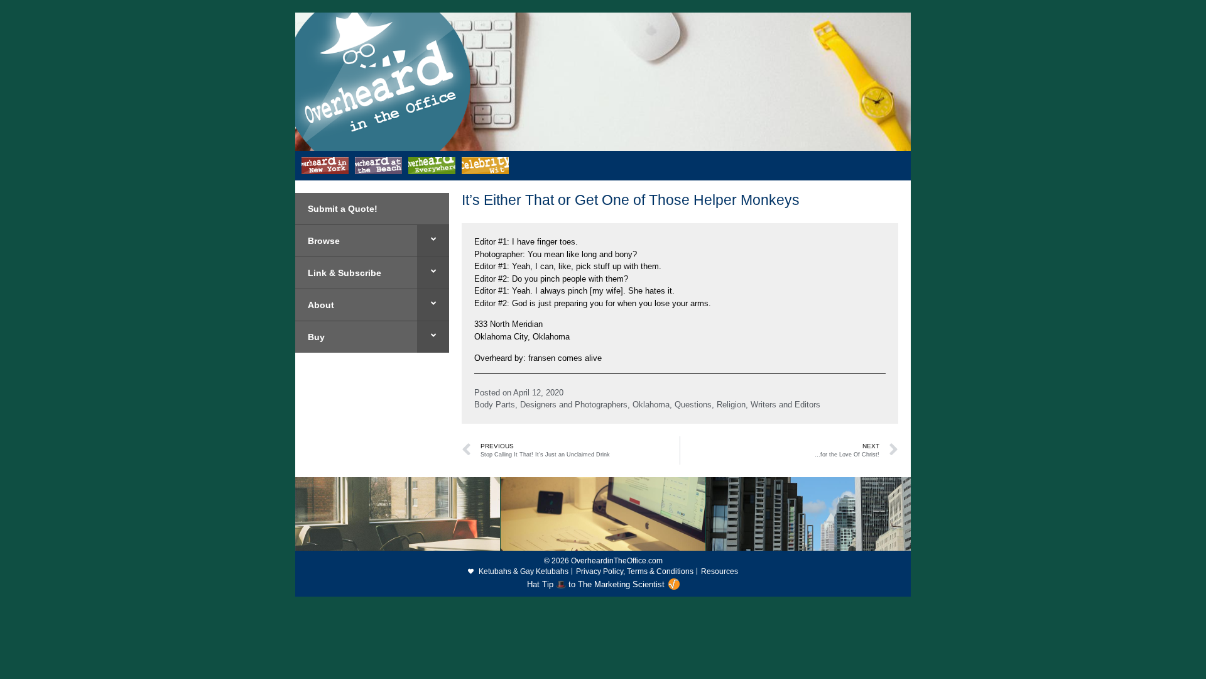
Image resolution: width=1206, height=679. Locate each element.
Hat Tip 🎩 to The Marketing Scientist (596, 584)
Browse (324, 241)
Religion (731, 404)
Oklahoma (651, 404)
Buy (316, 337)
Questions (693, 404)
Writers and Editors (785, 404)
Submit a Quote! (343, 209)
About (321, 305)
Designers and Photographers (573, 404)
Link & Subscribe (344, 273)
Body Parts (494, 404)
